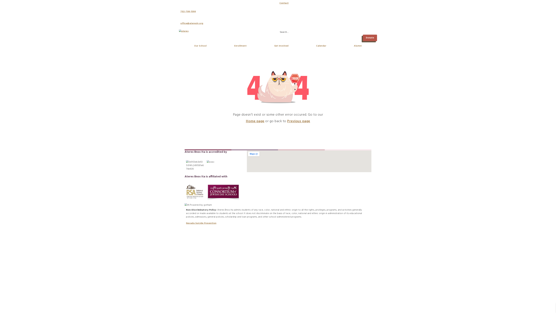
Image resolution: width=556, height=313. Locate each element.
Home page (255, 121)
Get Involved (281, 46)
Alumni (358, 46)
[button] (370, 38)
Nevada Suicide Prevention (201, 223)
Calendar (321, 46)
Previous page (298, 121)
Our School (200, 46)
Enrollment (240, 46)
